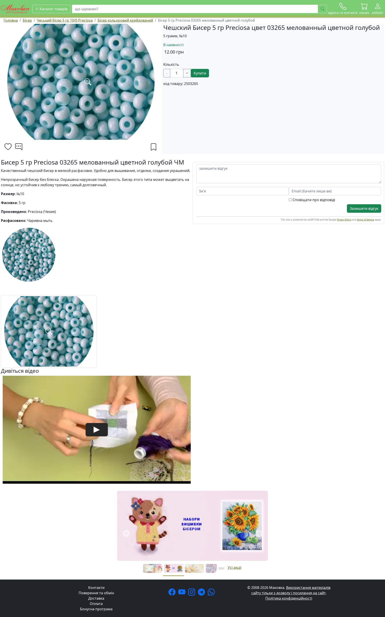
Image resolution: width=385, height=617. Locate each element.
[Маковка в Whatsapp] (212, 593)
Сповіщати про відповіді (313, 199)
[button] (364, 9)
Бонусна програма (96, 609)
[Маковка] (15, 8)
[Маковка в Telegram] (202, 593)
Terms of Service (365, 219)
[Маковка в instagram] (192, 593)
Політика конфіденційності (288, 598)
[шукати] (322, 9)
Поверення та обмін (96, 592)
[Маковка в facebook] (172, 593)
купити (200, 73)
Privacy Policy (344, 219)
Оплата (96, 603)
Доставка (96, 598)
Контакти (96, 587)
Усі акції (234, 567)
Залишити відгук (364, 208)
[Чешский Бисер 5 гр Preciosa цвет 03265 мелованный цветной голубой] (49, 330)
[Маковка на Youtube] (182, 593)
